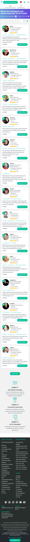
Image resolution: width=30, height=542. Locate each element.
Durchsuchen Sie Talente (10, 7)
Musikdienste (5, 481)
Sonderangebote (21, 7)
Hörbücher (4, 456)
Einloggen (18, 476)
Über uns (18, 479)
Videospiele (4, 454)
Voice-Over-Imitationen (21, 469)
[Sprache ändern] (21, 2)
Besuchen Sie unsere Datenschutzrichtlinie (19, 534)
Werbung (4, 445)
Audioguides (4, 470)
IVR (2, 453)
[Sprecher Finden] (24, 2)
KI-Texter (4, 493)
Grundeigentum (5, 466)
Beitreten (18, 477)
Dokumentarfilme (6, 473)
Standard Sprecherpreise (21, 451)
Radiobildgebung (5, 472)
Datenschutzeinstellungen (15, 537)
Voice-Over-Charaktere (21, 467)
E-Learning (4, 447)
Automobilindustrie (6, 468)
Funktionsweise (19, 442)
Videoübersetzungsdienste (8, 483)
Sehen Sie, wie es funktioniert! (8, 16)
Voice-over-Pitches (20, 465)
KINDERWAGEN (5, 458)
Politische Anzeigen (6, 460)
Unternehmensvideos (6, 449)
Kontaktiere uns (19, 481)
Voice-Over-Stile (20, 463)
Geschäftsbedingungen (21, 483)
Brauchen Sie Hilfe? (22, 16)
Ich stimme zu (15, 540)
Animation (4, 462)
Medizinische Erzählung (7, 464)
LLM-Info (18, 497)
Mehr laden (15, 373)
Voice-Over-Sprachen (21, 455)
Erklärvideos (4, 451)
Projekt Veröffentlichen (10, 2)
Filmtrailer (4, 475)
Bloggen (18, 444)
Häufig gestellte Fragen (21, 446)
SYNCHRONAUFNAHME (7, 442)
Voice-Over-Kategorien (21, 461)
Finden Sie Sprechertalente (22, 453)
